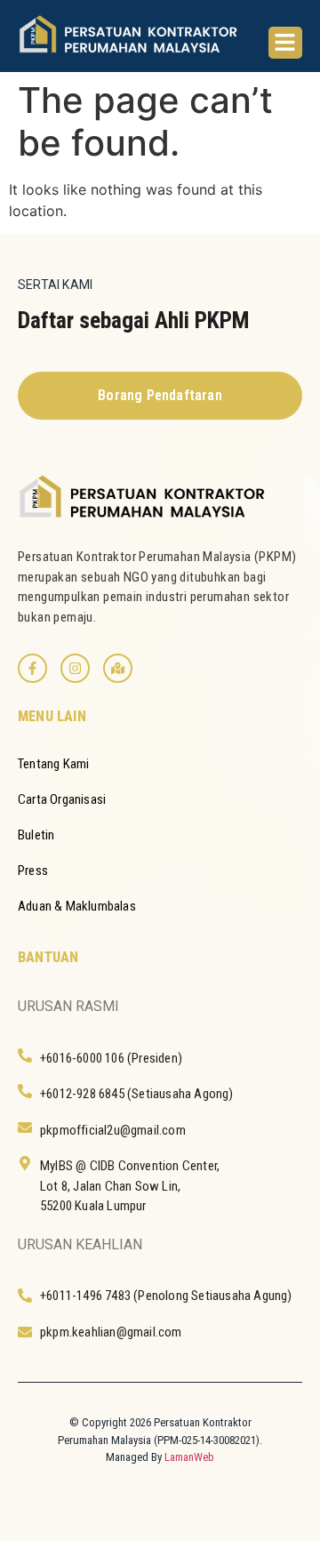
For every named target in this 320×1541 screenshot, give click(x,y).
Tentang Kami (53, 764)
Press (33, 871)
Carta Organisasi (62, 799)
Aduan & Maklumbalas (77, 906)
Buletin (36, 835)
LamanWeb (189, 1457)
